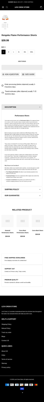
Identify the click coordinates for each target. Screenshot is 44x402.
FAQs (3, 355)
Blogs (3, 336)
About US (5, 351)
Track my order (6, 332)
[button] (22, 67)
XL (19, 52)
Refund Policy (6, 328)
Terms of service (7, 359)
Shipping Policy (6, 324)
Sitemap (4, 363)
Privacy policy (6, 367)
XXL (25, 52)
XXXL (31, 52)
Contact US (5, 340)
